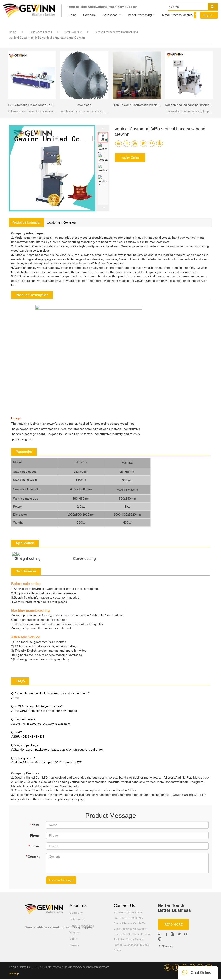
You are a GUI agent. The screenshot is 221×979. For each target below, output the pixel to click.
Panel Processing (140, 15)
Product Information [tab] (26, 222)
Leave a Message (61, 880)
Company (89, 15)
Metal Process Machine (178, 15)
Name (34, 825)
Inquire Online (130, 157)
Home (72, 15)
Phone (35, 835)
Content (33, 856)
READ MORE (173, 924)
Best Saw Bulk (73, 32)
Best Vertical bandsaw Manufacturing (117, 32)
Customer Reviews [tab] (61, 222)
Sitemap (167, 946)
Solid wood (110, 15)
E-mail (34, 846)
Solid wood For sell (40, 32)
